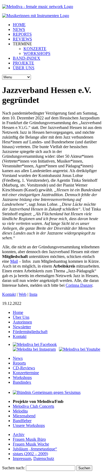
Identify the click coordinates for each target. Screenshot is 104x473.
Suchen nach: (13, 468)
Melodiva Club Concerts (33, 406)
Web (22, 294)
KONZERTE (34, 48)
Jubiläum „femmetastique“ (35, 449)
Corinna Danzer (79, 285)
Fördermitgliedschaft (30, 331)
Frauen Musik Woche (31, 444)
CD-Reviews (24, 368)
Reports (19, 363)
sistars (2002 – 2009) (30, 453)
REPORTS (22, 34)
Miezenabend (24, 416)
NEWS (19, 29)
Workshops (22, 377)
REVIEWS (22, 39)
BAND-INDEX (26, 58)
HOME (19, 24)
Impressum (22, 458)
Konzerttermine (26, 372)
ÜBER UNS (23, 68)
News (18, 358)
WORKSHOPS (36, 53)
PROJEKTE (23, 63)
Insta (33, 294)
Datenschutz (43, 458)
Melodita (20, 411)
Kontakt (9, 294)
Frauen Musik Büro (29, 439)
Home (18, 312)
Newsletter (22, 327)
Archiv (19, 434)
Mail (14, 261)
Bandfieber (22, 420)
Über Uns (21, 317)
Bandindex (22, 382)
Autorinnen (22, 322)
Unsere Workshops (29, 425)
